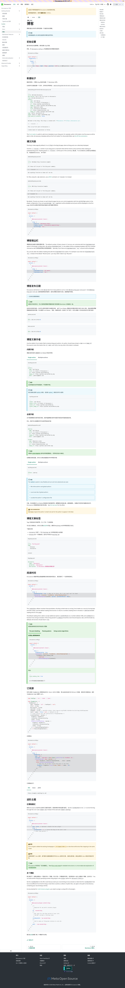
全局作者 (103, 24)
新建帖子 (101, 11)
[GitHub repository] (108, 4)
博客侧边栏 (102, 16)
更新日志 (66, 961)
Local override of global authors (39, 492)
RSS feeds (31, 512)
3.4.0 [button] (91, 4)
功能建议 (42, 961)
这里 (31, 934)
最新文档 (43, 13)
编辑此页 (31, 940)
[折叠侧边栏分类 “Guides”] (19, 24)
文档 (14, 4)
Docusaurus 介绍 (20, 958)
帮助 (41, 965)
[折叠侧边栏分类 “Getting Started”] (19, 11)
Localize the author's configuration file (41, 497)
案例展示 (27, 4)
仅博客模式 (103, 35)
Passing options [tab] (46, 631)
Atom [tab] (34, 788)
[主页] (28, 17)
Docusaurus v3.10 (60, 1)
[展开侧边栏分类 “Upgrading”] (19, 66)
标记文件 (45, 525)
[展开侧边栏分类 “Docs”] (19, 29)
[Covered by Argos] (68, 972)
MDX (50, 177)
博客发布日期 (102, 18)
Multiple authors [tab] (43, 357)
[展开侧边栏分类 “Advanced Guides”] (19, 63)
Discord (42, 963)
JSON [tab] (39, 788)
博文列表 (101, 13)
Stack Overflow (44, 958)
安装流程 (18, 961)
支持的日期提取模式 (34, 296)
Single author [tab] (32, 357)
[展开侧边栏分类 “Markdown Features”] (19, 34)
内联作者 (103, 22)
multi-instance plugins (44, 889)
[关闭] (123, 1)
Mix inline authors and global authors (41, 486)
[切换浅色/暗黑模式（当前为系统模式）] (111, 4)
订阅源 (101, 30)
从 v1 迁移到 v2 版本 (21, 963)
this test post (53, 505)
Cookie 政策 (91, 963)
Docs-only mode (56, 865)
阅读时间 (101, 28)
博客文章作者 (102, 20)
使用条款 (90, 961)
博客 (22, 4)
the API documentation (81, 136)
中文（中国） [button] (100, 4)
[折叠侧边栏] (11, 950)
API (18, 4)
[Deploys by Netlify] (68, 970)
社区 (32, 4)
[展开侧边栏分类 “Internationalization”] (19, 58)
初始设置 (101, 9)
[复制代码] (94, 57)
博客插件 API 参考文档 (36, 35)
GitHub (66, 963)
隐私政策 (90, 958)
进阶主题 (101, 33)
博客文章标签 (102, 26)
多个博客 (103, 37)
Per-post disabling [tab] (34, 631)
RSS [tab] (29, 788)
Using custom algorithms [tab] (61, 631)
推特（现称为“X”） (68, 965)
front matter (32, 134)
